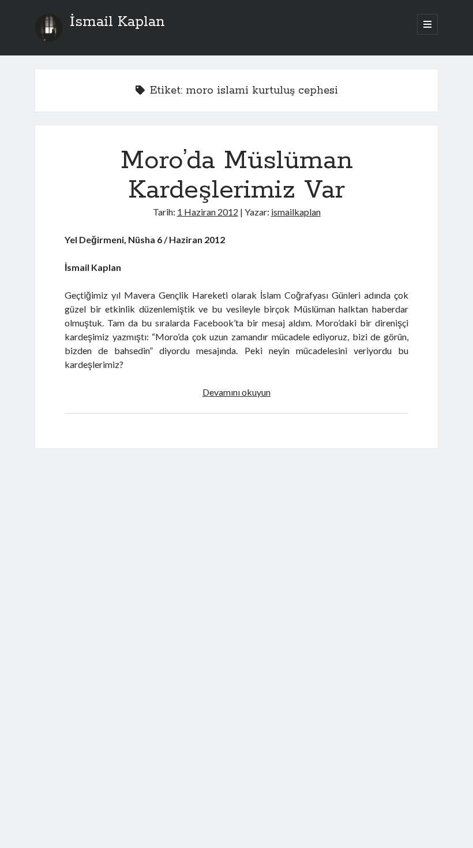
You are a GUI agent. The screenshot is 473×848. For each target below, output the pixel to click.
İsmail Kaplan (117, 22)
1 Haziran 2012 (207, 211)
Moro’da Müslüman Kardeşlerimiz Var (237, 175)
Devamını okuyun (236, 391)
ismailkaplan (296, 211)
